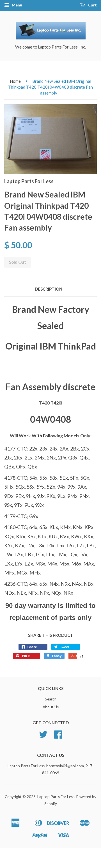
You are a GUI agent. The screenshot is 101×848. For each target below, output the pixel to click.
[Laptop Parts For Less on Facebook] (58, 736)
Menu (16, 5)
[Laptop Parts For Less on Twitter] (43, 736)
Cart (92, 5)
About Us (51, 707)
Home (15, 81)
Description (48, 288)
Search (50, 699)
